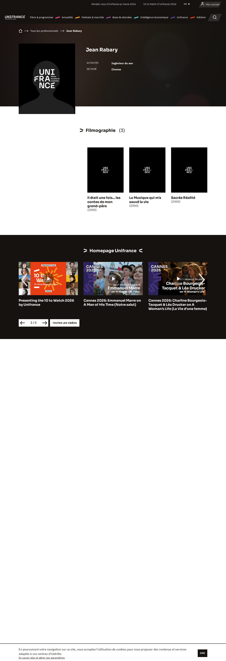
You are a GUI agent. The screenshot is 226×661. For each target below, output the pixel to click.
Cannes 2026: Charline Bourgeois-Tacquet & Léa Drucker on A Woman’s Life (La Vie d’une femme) (177, 304)
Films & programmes (41, 17)
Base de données (122, 17)
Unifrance (182, 17)
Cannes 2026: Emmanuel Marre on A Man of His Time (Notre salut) (112, 302)
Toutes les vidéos (65, 322)
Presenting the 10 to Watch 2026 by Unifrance (46, 302)
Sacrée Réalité (183, 198)
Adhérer (201, 17)
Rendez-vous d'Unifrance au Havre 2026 (113, 4)
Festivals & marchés (93, 17)
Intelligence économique (154, 17)
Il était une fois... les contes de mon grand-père (103, 202)
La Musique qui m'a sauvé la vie (145, 200)
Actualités (67, 17)
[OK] (202, 653)
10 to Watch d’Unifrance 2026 (159, 4)
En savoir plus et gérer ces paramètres (42, 657)
